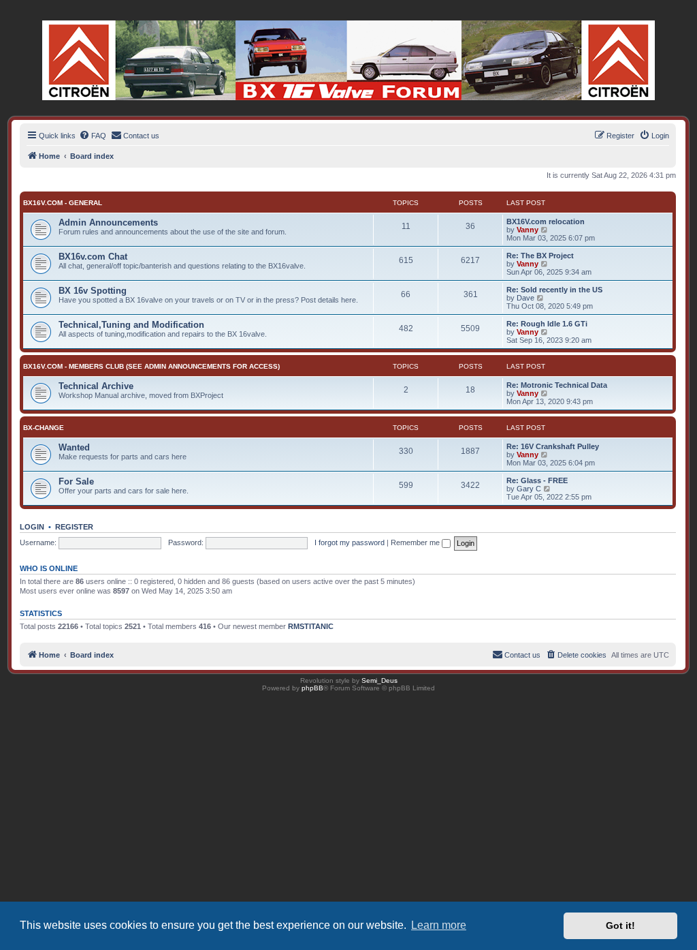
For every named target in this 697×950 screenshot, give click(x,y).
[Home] (348, 60)
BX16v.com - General (62, 202)
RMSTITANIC (311, 626)
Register (74, 527)
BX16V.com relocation (545, 221)
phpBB (312, 688)
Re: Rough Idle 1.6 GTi (546, 324)
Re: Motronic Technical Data (556, 385)
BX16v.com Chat (93, 256)
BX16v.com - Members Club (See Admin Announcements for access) (151, 366)
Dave (525, 298)
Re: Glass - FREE (537, 480)
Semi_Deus (379, 680)
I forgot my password (349, 542)
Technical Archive (96, 386)
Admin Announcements (108, 222)
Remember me (416, 542)
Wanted (74, 447)
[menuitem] (92, 135)
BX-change (43, 427)
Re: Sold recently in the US (554, 290)
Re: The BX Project (540, 255)
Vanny (527, 230)
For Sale (76, 481)
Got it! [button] (620, 925)
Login (32, 527)
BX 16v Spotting (93, 291)
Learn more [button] (438, 925)
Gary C (529, 489)
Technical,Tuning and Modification (131, 325)
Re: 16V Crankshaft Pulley (552, 446)
